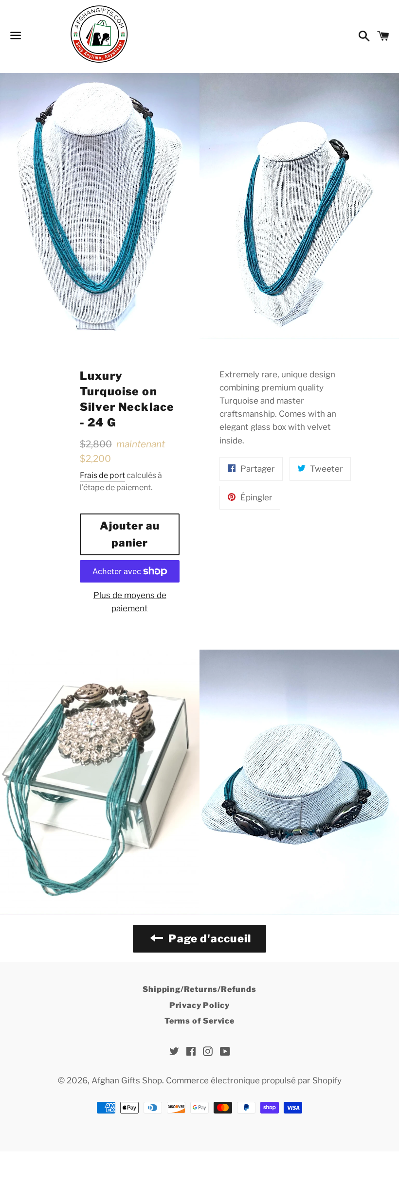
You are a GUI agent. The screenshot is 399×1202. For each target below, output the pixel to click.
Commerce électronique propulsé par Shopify (254, 1080)
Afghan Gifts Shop (126, 1080)
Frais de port (102, 475)
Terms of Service (199, 1020)
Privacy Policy (199, 1005)
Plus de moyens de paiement (129, 601)
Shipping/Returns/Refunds (199, 989)
